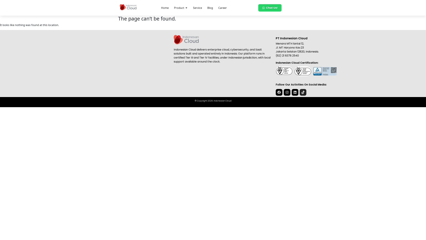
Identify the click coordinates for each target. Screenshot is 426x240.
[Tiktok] (303, 92)
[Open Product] (186, 8)
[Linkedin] (295, 92)
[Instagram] (287, 92)
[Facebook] (279, 92)
